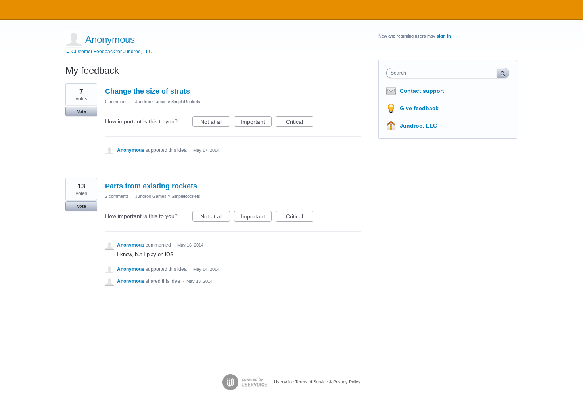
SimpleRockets (185, 101)
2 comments (117, 196)
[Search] (503, 73)
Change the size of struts (147, 91)
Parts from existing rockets (151, 186)
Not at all (215, 123)
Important (256, 123)
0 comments (117, 101)
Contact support (422, 91)
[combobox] (443, 73)
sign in (444, 36)
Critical (299, 123)
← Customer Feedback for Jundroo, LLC (108, 51)
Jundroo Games (151, 101)
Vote (81, 111)
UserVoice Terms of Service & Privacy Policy (317, 381)
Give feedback (419, 108)
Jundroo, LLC (418, 126)
